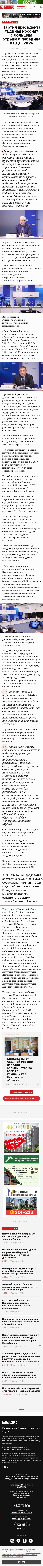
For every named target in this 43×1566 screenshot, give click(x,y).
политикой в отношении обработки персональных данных (19, 1554)
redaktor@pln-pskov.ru (21, 1512)
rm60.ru (21, 1528)
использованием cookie (33, 1553)
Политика (10, 22)
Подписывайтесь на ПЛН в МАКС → (21, 1098)
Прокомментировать (21, 1092)
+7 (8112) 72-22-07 (21, 1506)
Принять (21, 1562)
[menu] (31, 7)
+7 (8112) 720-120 (21, 1525)
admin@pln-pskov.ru (21, 1519)
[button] (40, 7)
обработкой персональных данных (12, 1556)
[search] (35, 7)
